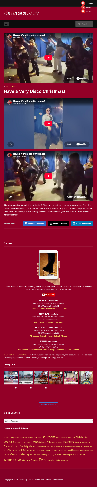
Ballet (38, 437)
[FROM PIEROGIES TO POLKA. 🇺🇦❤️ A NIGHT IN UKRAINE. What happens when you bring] (41, 377)
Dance (36, 441)
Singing (9, 460)
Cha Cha (9, 441)
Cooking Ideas (26, 442)
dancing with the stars (83, 442)
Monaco (90, 450)
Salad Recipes (67, 455)
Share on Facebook (36, 224)
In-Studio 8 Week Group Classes (16, 355)
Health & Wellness (65, 446)
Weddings (64, 460)
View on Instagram (48, 404)
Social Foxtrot (20, 460)
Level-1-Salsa (36, 450)
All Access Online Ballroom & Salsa (48, 322)
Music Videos (19, 454)
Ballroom (48, 437)
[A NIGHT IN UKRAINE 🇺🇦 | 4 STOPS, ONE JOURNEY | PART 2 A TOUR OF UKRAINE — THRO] (11, 377)
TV (41, 460)
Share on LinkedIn (83, 224)
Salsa (75, 454)
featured (46, 446)
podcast (32, 454)
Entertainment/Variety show (19, 446)
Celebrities (82, 437)
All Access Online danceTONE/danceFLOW (48, 309)
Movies (6, 455)
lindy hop (67, 450)
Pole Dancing (41, 455)
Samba (81, 454)
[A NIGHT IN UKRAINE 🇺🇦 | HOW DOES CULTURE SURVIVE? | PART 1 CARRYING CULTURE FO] (26, 377)
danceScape (69, 442)
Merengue (75, 450)
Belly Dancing (61, 437)
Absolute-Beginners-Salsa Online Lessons (20, 437)
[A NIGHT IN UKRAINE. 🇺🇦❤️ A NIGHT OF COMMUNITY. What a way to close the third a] (56, 377)
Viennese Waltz (49, 460)
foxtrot (53, 446)
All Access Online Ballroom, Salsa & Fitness (48, 336)
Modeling (83, 450)
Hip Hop (77, 446)
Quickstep (51, 455)
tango (28, 460)
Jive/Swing (9, 450)
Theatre (34, 460)
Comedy (18, 442)
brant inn (71, 437)
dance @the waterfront (51, 442)
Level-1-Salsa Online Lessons (52, 450)
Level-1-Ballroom (23, 450)
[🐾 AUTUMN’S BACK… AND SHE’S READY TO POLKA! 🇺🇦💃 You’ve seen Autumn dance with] (86, 377)
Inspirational (86, 446)
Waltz (58, 460)
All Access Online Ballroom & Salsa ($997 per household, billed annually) (48, 350)
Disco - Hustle (11, 86)
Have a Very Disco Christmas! (34, 91)
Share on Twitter (60, 224)
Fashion (38, 446)
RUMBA (58, 454)
